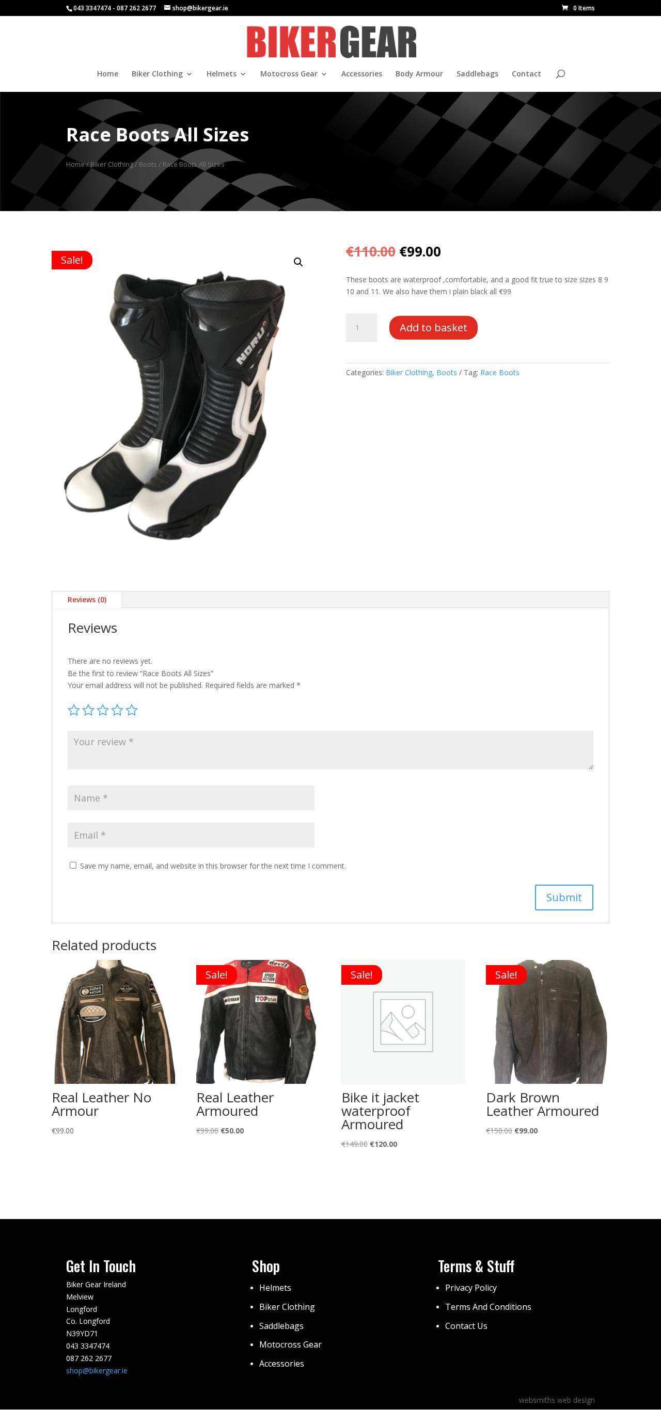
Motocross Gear (289, 74)
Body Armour (419, 74)
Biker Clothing (157, 74)
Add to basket (433, 327)
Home (107, 74)
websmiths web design (557, 1400)
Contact (526, 74)
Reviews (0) (87, 599)
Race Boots (500, 372)
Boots (148, 164)
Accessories (361, 74)
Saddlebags (477, 74)
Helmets (222, 74)
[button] (298, 262)
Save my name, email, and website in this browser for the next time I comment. (213, 866)
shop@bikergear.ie (97, 1370)
